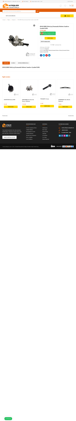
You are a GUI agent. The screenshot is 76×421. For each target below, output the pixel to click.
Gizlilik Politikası (29, 129)
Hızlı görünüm (10, 87)
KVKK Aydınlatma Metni (31, 127)
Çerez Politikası (29, 139)
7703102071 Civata (44, 99)
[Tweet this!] (44, 55)
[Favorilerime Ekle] (17, 82)
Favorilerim (44, 135)
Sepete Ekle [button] (11, 106)
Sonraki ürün (71, 115)
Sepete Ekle (50, 38)
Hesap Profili (45, 131)
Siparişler (44, 133)
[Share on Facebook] (41, 55)
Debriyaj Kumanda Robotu (53, 50)
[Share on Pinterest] (46, 55)
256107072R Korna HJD (9, 99)
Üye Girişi (44, 137)
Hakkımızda (44, 127)
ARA (37, 11)
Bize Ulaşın (44, 129)
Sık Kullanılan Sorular (30, 131)
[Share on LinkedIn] (49, 55)
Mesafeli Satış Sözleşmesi (31, 135)
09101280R (46, 50)
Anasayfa (4, 19)
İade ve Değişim (29, 137)
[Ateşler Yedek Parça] (11, 5)
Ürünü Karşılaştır (45, 41)
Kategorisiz (14, 19)
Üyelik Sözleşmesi (29, 133)
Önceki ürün (4, 115)
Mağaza (8, 19)
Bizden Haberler (45, 139)
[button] (34, 25)
